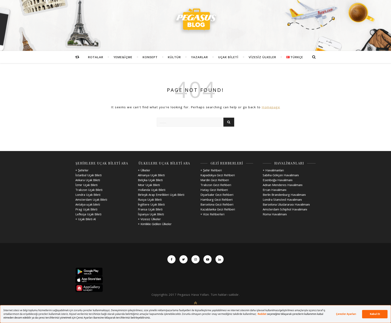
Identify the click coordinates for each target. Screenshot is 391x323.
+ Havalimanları (273, 170)
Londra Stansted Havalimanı (282, 199)
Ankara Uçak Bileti (87, 180)
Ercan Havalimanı (274, 190)
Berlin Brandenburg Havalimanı (284, 195)
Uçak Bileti (228, 57)
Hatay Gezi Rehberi (214, 190)
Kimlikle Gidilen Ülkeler (156, 224)
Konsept (150, 57)
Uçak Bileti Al (87, 219)
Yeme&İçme (122, 57)
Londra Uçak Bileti (87, 195)
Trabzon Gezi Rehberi (215, 185)
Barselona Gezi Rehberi (216, 204)
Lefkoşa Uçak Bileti (88, 214)
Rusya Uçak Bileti (150, 199)
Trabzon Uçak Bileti (88, 190)
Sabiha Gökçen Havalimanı (281, 175)
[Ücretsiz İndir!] (195, 280)
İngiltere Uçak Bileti (151, 204)
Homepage (271, 107)
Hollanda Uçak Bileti (151, 190)
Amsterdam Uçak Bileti (91, 199)
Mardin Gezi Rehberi (214, 180)
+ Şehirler (82, 170)
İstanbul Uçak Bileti (88, 175)
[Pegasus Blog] (195, 20)
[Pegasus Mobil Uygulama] (195, 272)
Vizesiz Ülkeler (262, 57)
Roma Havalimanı (275, 214)
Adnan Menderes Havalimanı (282, 185)
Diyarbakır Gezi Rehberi (216, 195)
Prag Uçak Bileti (86, 209)
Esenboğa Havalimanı (277, 180)
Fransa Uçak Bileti (150, 209)
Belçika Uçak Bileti (150, 180)
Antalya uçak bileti (87, 204)
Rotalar (95, 57)
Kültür (174, 57)
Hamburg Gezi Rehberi (216, 199)
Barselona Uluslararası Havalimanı (286, 204)
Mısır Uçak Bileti (149, 185)
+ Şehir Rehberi (211, 170)
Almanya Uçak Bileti (151, 175)
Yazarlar (199, 57)
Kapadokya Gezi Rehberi (217, 175)
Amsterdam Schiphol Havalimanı (285, 209)
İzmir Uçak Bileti (86, 185)
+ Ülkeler (144, 170)
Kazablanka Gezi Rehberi (217, 209)
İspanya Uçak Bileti (151, 214)
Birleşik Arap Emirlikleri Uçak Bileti (161, 195)
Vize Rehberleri (213, 214)
